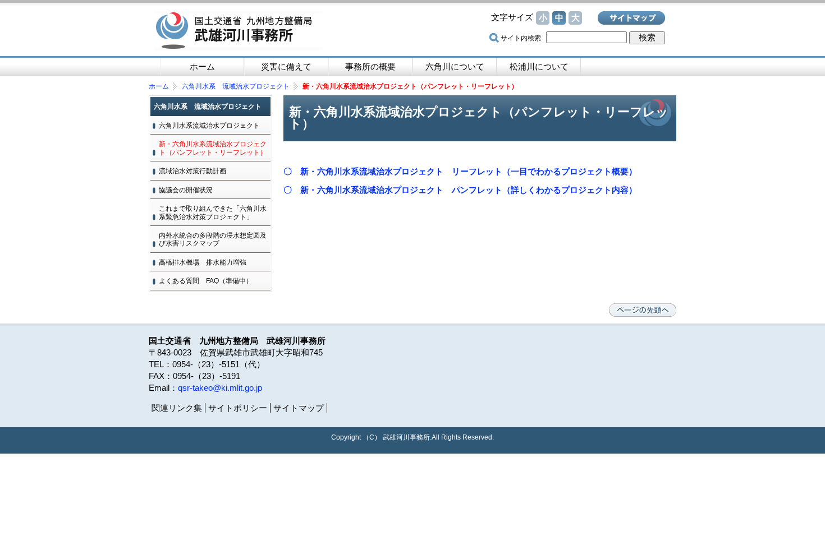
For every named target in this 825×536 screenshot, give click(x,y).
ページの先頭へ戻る (642, 310)
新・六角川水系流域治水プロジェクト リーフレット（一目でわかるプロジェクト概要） (468, 171)
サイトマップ (631, 18)
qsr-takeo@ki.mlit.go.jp (220, 387)
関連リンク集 (177, 408)
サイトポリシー (237, 408)
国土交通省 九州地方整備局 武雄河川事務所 (238, 30)
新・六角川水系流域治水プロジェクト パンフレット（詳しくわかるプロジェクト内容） (468, 190)
